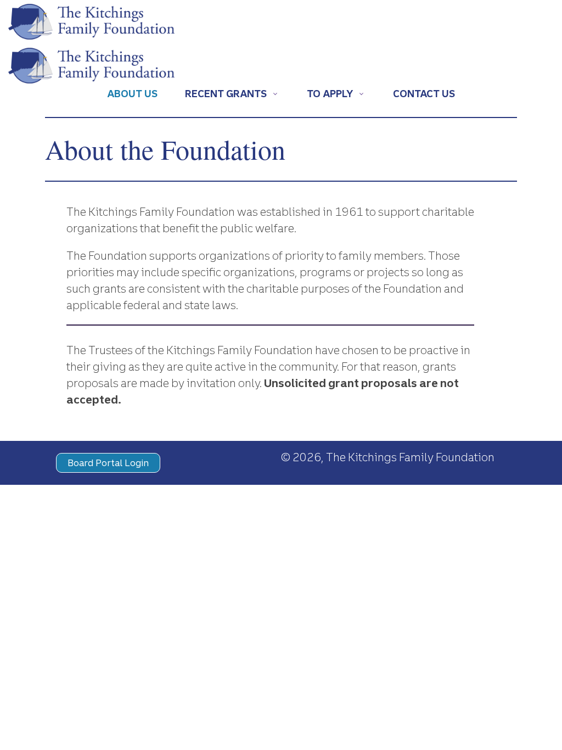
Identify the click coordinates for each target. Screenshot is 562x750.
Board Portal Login (108, 462)
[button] (232, 95)
